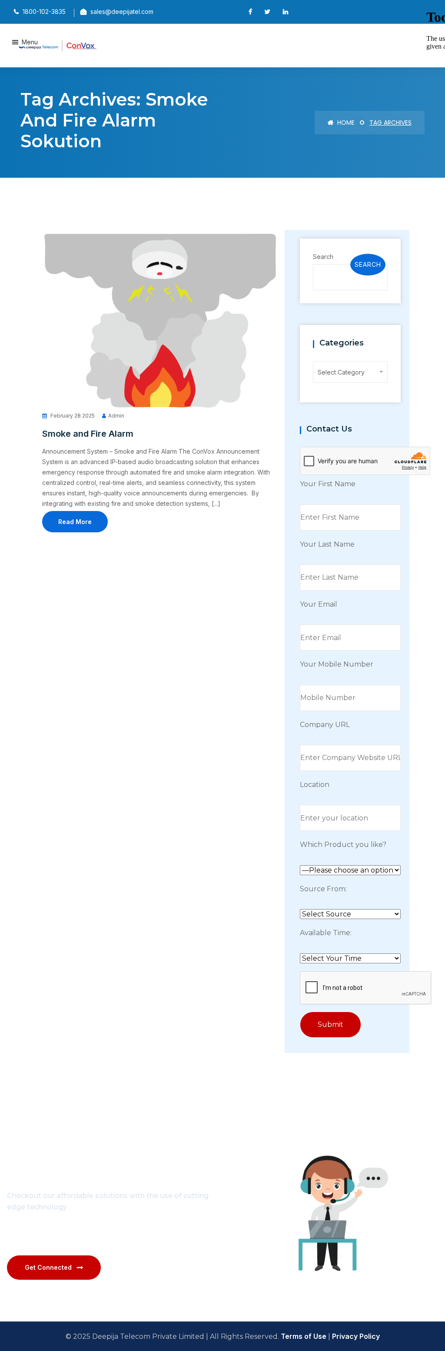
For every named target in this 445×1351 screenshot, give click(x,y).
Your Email (318, 604)
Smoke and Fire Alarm (87, 433)
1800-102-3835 (94, 1234)
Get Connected (48, 1267)
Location (314, 784)
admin (116, 415)
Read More (75, 521)
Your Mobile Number (336, 664)
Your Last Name (327, 544)
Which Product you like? (343, 844)
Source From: (323, 889)
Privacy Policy (356, 1336)
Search (323, 256)
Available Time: (326, 933)
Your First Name (327, 484)
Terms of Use (303, 1336)
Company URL (325, 724)
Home (345, 122)
